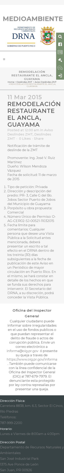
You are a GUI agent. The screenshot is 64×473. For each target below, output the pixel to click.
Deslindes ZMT (24, 82)
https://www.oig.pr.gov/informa (32, 359)
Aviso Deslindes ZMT (45, 82)
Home (11, 82)
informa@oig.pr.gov (23, 351)
